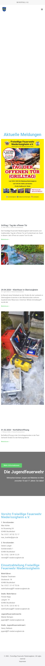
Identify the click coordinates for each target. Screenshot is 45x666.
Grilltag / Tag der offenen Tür (14, 225)
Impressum (22, 661)
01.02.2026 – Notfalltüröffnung (15, 430)
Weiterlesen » (5, 239)
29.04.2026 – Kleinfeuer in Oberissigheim (19, 290)
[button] (42, 9)
